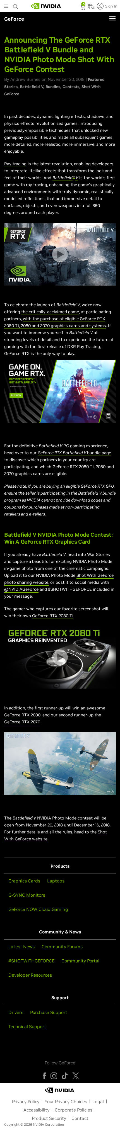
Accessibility (36, 1110)
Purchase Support (48, 1012)
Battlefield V (31, 86)
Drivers (15, 1012)
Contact (79, 1118)
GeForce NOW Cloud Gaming (38, 909)
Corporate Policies (73, 1110)
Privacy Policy (25, 1101)
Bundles (52, 86)
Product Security (49, 1118)
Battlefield (62, 177)
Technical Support (27, 1026)
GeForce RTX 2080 (22, 714)
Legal (98, 1101)
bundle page (99, 452)
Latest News (21, 946)
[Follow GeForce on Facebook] (44, 1075)
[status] (83, 8)
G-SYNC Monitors (26, 895)
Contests (71, 86)
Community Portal (80, 961)
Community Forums (62, 946)
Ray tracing (15, 163)
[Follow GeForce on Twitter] (75, 1075)
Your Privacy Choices (66, 1101)
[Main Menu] (6, 7)
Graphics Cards (24, 881)
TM (74, 177)
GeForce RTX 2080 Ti (52, 615)
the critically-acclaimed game (50, 311)
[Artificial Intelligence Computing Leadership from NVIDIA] (46, 6)
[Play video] (60, 254)
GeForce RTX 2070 (22, 721)
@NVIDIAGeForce (21, 589)
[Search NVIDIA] (15, 5)
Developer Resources (30, 975)
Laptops (55, 881)
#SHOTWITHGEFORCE (31, 961)
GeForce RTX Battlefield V (62, 452)
